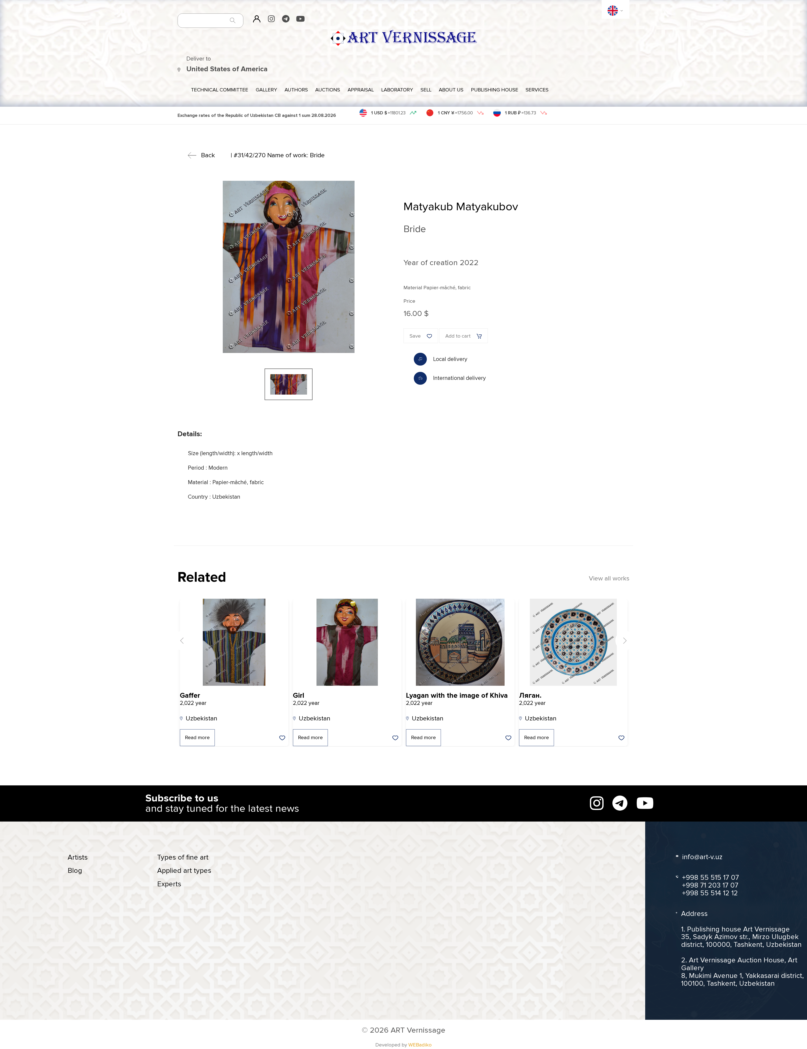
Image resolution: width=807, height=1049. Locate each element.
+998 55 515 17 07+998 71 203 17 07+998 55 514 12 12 (710, 885)
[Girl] (347, 642)
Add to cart (458, 336)
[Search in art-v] (233, 21)
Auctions (327, 90)
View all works (609, 578)
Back (208, 155)
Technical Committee (219, 90)
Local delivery (450, 359)
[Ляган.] (573, 642)
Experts (169, 884)
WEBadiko (420, 1045)
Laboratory (397, 90)
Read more (197, 737)
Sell (426, 90)
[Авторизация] (256, 19)
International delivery (459, 378)
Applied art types (184, 870)
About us (451, 90)
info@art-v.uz (702, 857)
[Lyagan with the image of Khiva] (460, 642)
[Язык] (613, 10)
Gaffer (193, 699)
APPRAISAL (361, 90)
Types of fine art (182, 857)
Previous (182, 640)
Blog (75, 870)
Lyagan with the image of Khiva (457, 699)
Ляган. (532, 699)
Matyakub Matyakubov (461, 206)
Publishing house (494, 90)
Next (625, 640)
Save (415, 336)
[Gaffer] (234, 642)
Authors (296, 90)
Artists (78, 857)
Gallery (266, 90)
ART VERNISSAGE (412, 38)
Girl (306, 699)
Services (537, 90)
